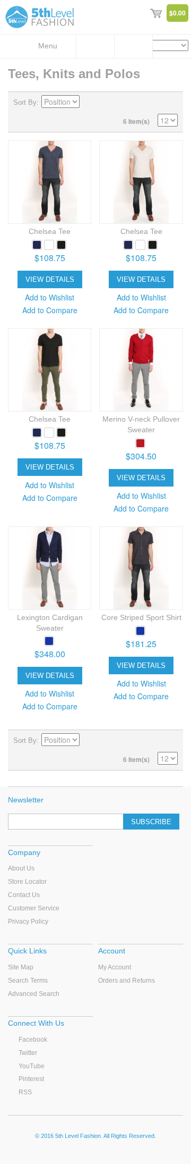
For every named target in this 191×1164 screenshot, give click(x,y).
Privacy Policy (28, 921)
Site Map (20, 967)
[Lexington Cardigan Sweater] (49, 568)
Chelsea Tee (50, 231)
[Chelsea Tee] (49, 182)
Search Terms (28, 980)
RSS (25, 1092)
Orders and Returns (126, 980)
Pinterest (31, 1079)
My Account (114, 967)
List (170, 103)
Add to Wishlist (49, 297)
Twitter (28, 1053)
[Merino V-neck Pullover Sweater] (141, 370)
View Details (49, 279)
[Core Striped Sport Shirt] (141, 568)
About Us (21, 868)
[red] (140, 443)
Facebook (33, 1039)
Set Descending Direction (89, 103)
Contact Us (24, 895)
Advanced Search (33, 994)
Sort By (25, 102)
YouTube (32, 1066)
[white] (49, 245)
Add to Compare (49, 310)
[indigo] (49, 641)
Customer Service (33, 908)
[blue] (37, 245)
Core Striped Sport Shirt (141, 617)
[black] (61, 245)
